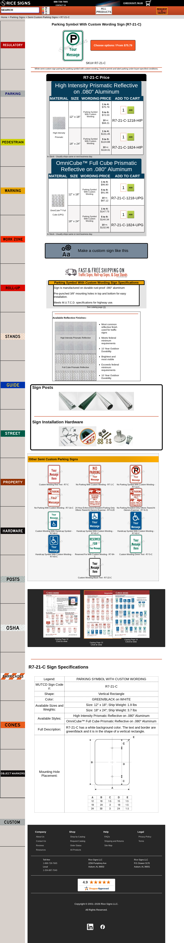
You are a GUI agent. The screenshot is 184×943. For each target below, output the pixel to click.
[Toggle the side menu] (46, 11)
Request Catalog (77, 841)
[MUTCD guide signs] (13, 385)
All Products (75, 850)
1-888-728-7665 (50, 863)
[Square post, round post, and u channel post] (13, 579)
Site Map (108, 845)
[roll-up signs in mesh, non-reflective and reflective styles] (13, 288)
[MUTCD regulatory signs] (13, 45)
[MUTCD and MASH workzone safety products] (13, 239)
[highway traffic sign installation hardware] (13, 531)
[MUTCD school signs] (13, 142)
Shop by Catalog (77, 837)
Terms (141, 841)
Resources (41, 850)
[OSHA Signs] (13, 628)
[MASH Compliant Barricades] (13, 676)
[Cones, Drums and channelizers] (13, 725)
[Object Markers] (13, 773)
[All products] (104, 10)
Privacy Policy (145, 837)
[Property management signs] (13, 482)
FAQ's (107, 837)
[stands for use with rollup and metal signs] (13, 336)
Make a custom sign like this (103, 250)
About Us (40, 837)
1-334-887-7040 (50, 870)
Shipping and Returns (114, 841)
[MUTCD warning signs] (13, 191)
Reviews (40, 845)
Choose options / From (113, 45)
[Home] (15, 3)
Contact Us (41, 841)
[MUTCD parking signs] (13, 93)
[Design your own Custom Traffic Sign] (12, 822)
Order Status (75, 845)
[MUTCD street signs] (13, 433)
